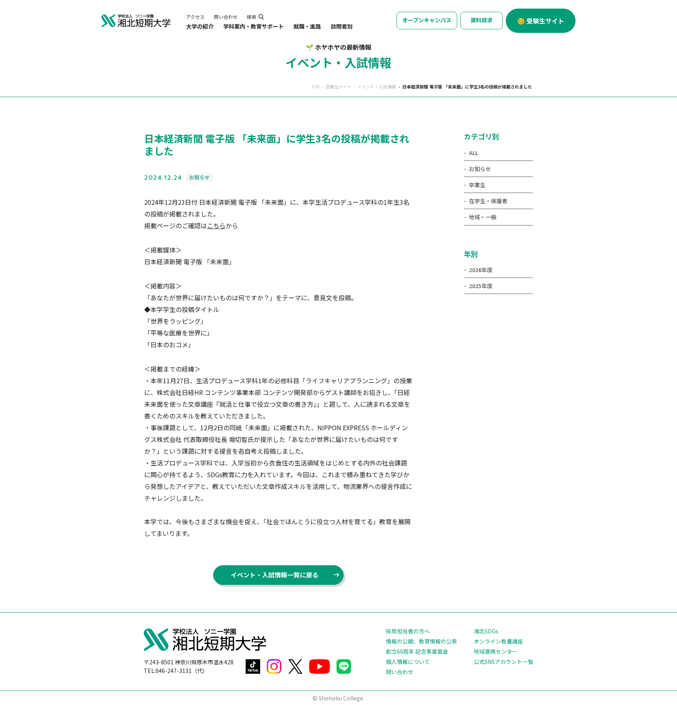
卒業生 (477, 185)
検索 (251, 16)
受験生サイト (338, 86)
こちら (216, 225)
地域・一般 (482, 217)
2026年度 (480, 270)
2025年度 (480, 286)
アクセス (195, 16)
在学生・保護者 (488, 201)
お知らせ (480, 169)
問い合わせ (225, 16)
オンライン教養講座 (498, 641)
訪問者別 (342, 26)
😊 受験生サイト (540, 20)
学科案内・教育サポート (253, 26)
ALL (473, 153)
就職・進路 (307, 26)
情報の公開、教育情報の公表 (421, 641)
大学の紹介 (200, 26)
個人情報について (408, 662)
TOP (315, 86)
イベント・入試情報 (376, 86)
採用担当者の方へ (408, 631)
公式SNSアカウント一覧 (503, 662)
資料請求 (481, 20)
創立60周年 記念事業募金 (417, 651)
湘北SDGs (486, 631)
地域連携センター (496, 651)
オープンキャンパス (426, 20)
